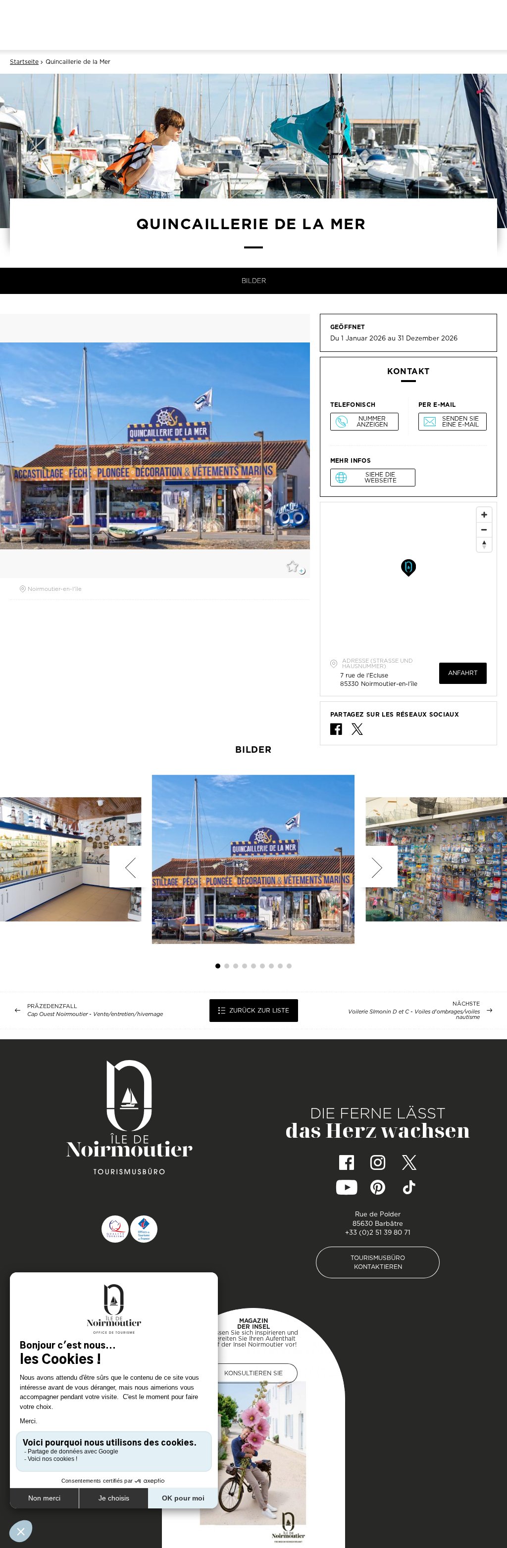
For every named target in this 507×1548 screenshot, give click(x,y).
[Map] (408, 576)
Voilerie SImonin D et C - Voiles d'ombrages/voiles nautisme (414, 1014)
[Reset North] (484, 544)
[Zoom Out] (484, 529)
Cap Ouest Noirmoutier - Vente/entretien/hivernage (95, 1014)
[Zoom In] (484, 514)
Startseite (24, 62)
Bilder (254, 280)
